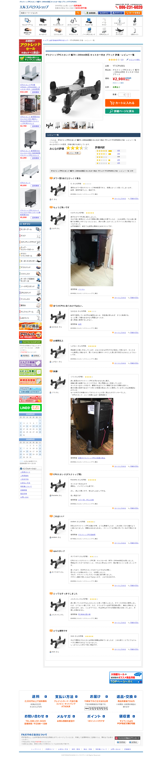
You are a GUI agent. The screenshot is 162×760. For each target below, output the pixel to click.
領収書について (26, 486)
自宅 (80, 324)
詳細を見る (134, 198)
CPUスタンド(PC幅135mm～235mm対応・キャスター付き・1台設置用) (30, 87)
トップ (45, 40)
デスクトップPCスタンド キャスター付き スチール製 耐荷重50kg (30, 212)
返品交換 (23, 493)
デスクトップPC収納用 (86, 534)
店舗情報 (23, 490)
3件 (118, 154)
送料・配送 (76, 749)
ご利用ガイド (25, 472)
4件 (118, 150)
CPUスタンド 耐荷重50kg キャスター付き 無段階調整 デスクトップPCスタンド (30, 153)
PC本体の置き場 (84, 614)
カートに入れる (120, 198)
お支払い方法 (25, 483)
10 (122, 59)
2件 (118, 160)
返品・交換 (88, 749)
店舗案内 (127, 749)
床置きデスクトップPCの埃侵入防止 (91, 458)
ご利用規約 (24, 475)
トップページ (36, 749)
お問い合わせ (116, 749)
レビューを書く (134, 59)
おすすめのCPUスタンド (58, 40)
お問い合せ (24, 497)
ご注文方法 (24, 479)
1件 (118, 163)
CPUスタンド (25, 182)
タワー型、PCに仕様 (86, 500)
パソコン (81, 289)
